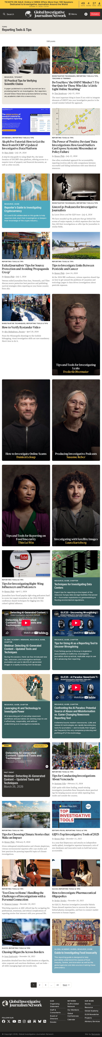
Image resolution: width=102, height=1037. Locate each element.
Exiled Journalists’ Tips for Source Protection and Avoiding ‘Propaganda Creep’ (25, 269)
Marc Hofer (9, 153)
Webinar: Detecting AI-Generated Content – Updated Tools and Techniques (22, 649)
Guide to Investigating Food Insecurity (75, 953)
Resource (89, 1007)
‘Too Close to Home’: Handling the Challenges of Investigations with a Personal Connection (23, 896)
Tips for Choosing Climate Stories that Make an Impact (26, 835)
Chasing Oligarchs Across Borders (23, 952)
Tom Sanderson (60, 93)
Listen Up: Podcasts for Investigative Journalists (74, 208)
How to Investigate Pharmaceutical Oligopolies (74, 894)
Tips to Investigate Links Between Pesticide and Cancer (73, 267)
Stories (88, 1004)
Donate (95, 14)
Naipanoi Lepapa (11, 904)
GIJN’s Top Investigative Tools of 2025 (75, 834)
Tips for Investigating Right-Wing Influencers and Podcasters (23, 585)
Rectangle (96, 1034)
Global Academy (91, 1011)
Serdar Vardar (60, 900)
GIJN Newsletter (92, 1014)
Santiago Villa (60, 783)
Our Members (73, 1010)
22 (58, 985)
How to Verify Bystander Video (21, 327)
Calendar (71, 1019)
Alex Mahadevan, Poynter (14, 331)
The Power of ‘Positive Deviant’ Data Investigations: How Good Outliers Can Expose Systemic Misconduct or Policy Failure (74, 147)
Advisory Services (92, 1021)
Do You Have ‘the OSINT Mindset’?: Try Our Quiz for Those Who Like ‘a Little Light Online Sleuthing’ (75, 85)
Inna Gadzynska (11, 956)
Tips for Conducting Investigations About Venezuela (73, 777)
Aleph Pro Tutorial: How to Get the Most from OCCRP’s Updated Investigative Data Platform (23, 145)
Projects (88, 1018)
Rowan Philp (59, 156)
